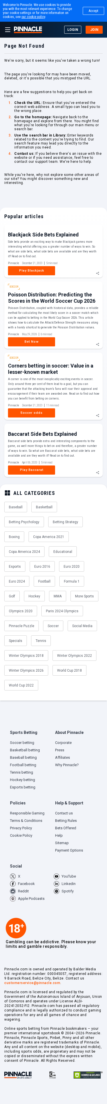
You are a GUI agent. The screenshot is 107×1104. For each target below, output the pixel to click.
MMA (58, 596)
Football (44, 581)
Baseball (16, 507)
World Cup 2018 (69, 671)
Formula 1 (72, 581)
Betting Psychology (24, 522)
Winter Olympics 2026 (26, 671)
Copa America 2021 (48, 537)
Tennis (41, 641)
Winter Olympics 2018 (26, 656)
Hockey (34, 596)
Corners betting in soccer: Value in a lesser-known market (50, 369)
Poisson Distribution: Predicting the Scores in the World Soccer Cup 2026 (51, 298)
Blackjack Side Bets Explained (43, 235)
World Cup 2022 (21, 685)
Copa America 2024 (24, 552)
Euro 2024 (17, 581)
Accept (93, 11)
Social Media (82, 626)
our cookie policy (33, 17)
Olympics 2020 (21, 611)
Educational (62, 552)
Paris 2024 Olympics (62, 611)
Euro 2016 (42, 567)
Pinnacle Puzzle (21, 626)
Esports (15, 567)
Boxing (14, 537)
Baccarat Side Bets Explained (42, 434)
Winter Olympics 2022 (74, 656)
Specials (15, 641)
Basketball (44, 507)
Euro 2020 (72, 567)
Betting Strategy (65, 522)
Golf (12, 596)
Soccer (53, 626)
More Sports (84, 596)
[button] (31, 734)
